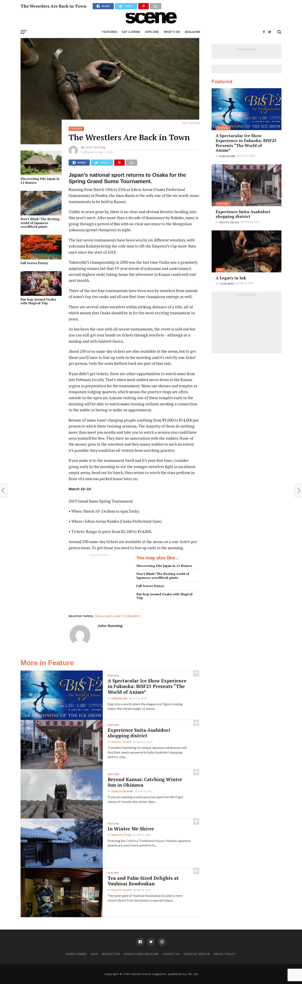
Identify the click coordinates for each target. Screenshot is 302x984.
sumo (108, 616)
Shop (94, 954)
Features (109, 32)
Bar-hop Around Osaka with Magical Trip (38, 301)
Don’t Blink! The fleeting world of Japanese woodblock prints (40, 223)
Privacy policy (225, 954)
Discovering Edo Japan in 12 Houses (40, 180)
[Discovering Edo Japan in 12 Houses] (41, 174)
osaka (99, 616)
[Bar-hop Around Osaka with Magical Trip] (41, 294)
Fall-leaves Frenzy (34, 263)
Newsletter (111, 954)
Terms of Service (196, 954)
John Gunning (95, 147)
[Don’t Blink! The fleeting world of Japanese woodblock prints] (41, 214)
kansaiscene (119, 698)
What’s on (172, 32)
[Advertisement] (99, 584)
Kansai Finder (76, 954)
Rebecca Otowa (121, 835)
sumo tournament (127, 616)
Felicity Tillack (121, 742)
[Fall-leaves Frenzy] (41, 258)
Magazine (192, 32)
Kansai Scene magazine (141, 954)
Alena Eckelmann (122, 791)
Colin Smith (226, 283)
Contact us (171, 954)
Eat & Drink (131, 32)
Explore (152, 32)
